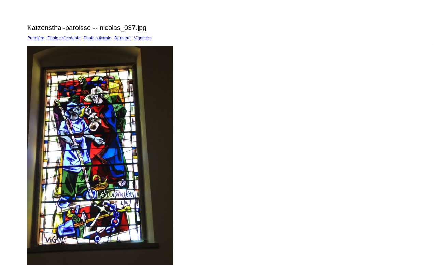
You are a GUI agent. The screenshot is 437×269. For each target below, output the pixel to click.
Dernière (122, 38)
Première (35, 38)
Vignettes (142, 38)
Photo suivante (97, 38)
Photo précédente (64, 38)
